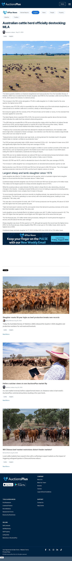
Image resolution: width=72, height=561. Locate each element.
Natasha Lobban (10, 32)
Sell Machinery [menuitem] (7, 528)
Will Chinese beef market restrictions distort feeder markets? (27, 450)
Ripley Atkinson (9, 320)
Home (62, 4)
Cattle (5, 36)
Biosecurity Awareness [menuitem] (9, 515)
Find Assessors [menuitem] (7, 502)
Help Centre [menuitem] (40, 505)
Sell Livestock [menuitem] (6, 525)
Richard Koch (6, 452)
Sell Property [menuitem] (6, 531)
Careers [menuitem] (39, 488)
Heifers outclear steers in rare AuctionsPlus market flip (25, 383)
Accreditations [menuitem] (7, 508)
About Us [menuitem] (39, 479)
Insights (11, 36)
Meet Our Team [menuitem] (41, 482)
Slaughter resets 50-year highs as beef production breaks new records (31, 317)
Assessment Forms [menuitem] (8, 511)
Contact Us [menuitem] (40, 502)
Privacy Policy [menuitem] (6, 552)
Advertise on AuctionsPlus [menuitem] (10, 538)
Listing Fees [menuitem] (6, 534)
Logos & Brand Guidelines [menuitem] (44, 492)
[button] (69, 4)
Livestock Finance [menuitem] (7, 505)
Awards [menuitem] (39, 485)
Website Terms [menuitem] (24, 549)
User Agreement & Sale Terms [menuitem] (11, 549)
